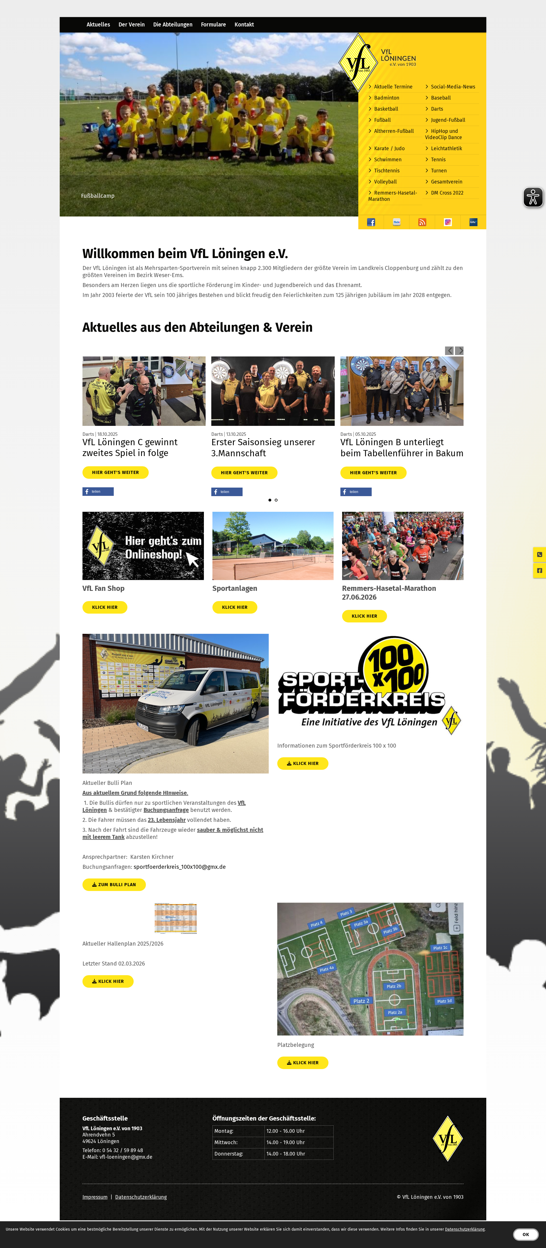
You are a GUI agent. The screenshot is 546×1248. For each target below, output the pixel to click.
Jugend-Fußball (448, 120)
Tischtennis (387, 171)
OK (526, 1234)
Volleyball (385, 182)
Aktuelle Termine (393, 87)
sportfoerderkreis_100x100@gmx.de (180, 866)
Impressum (94, 1197)
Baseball (441, 98)
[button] (98, 491)
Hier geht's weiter (115, 472)
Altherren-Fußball (394, 131)
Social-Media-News (453, 87)
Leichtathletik (446, 149)
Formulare (213, 24)
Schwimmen (388, 160)
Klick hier (105, 607)
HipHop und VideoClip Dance (443, 134)
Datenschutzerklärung (141, 1197)
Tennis (438, 160)
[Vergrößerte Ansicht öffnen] (175, 703)
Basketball (386, 109)
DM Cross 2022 (447, 193)
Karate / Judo (389, 149)
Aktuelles (98, 24)
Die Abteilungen (173, 24)
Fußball (382, 120)
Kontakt (244, 24)
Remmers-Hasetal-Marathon (392, 196)
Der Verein (132, 24)
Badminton (386, 98)
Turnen (439, 171)
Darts (437, 109)
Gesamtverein (446, 182)
